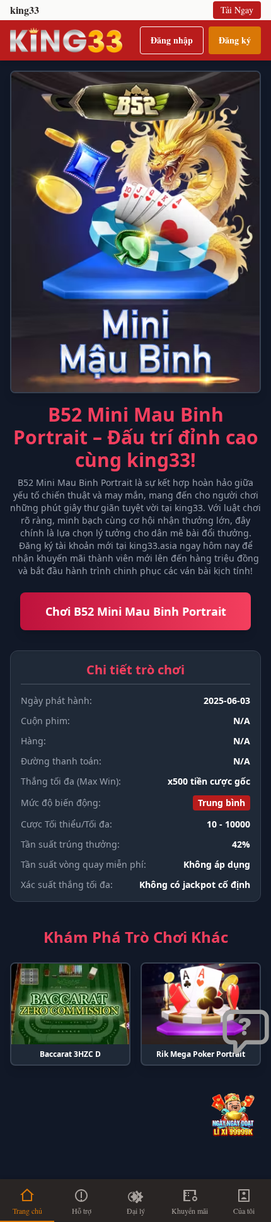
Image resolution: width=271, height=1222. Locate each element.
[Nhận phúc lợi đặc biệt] (235, 1114)
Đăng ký (235, 40)
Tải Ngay (237, 10)
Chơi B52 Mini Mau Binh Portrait (135, 611)
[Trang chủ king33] (66, 40)
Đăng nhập (172, 40)
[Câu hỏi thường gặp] (246, 1033)
